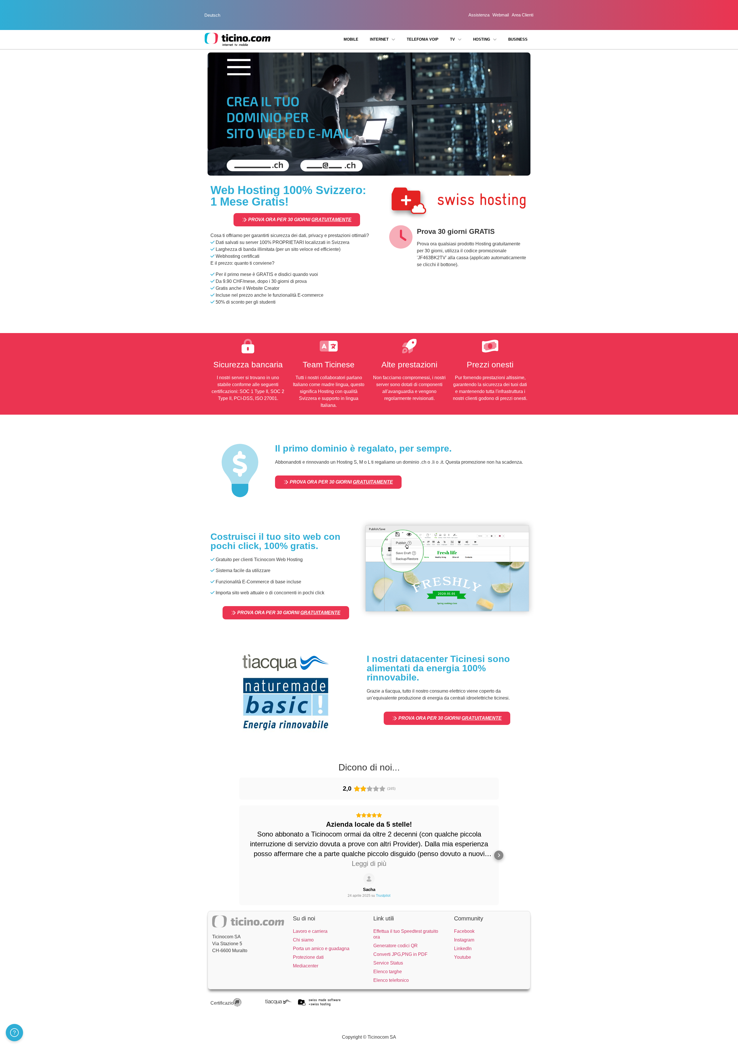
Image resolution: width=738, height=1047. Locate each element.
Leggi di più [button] (369, 863)
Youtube (462, 957)
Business (518, 39)
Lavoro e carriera (310, 931)
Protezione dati (308, 957)
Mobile (351, 39)
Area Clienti (522, 14)
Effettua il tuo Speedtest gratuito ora (405, 934)
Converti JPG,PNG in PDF (400, 954)
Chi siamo (303, 939)
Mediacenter (305, 965)
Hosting (481, 39)
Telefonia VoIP (422, 39)
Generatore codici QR (395, 945)
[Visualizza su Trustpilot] (369, 879)
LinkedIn (463, 948)
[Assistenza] (14, 1032)
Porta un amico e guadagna (321, 948)
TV (452, 39)
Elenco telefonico (391, 980)
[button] (239, 855)
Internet (379, 39)
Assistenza (479, 14)
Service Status (388, 962)
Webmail (500, 14)
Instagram (464, 939)
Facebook (464, 931)
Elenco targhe (387, 971)
